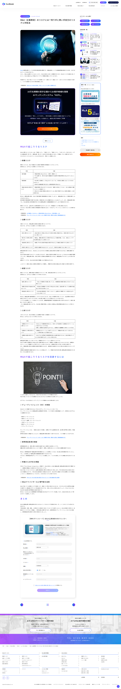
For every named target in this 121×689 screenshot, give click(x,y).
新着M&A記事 (85, 20)
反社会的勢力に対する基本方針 (71, 684)
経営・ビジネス (95, 24)
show (49, 140)
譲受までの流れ (25, 661)
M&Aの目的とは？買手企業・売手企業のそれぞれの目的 (95, 69)
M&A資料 (103, 658)
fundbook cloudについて (27, 660)
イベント (103, 5)
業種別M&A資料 (104, 660)
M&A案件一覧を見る (90, 150)
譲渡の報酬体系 (5, 663)
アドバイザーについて (6, 660)
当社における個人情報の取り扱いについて (45, 585)
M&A (21, 70)
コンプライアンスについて (58, 684)
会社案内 (103, 661)
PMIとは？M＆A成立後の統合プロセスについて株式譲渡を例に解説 (43, 477)
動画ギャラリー (84, 656)
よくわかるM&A (25, 16)
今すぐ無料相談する (40, 630)
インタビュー (4, 670)
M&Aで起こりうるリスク (87, 140)
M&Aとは (63, 658)
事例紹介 (4, 669)
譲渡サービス (5, 656)
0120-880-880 (94, 2)
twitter (7, 678)
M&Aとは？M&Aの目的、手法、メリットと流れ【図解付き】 (41, 85)
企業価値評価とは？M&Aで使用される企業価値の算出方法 (95, 77)
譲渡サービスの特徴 (6, 658)
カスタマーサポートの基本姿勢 (84, 684)
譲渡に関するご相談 (85, 670)
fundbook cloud (113, 2)
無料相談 (103, 2)
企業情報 (77, 2)
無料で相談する (90, 154)
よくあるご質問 (114, 5)
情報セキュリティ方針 (96, 684)
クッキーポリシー (115, 684)
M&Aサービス (57, 5)
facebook (3, 678)
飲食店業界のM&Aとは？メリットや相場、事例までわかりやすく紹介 (21, 604)
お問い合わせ (84, 669)
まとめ (83, 145)
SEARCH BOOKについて (26, 665)
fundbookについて (45, 672)
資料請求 (103, 656)
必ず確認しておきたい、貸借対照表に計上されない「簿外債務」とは (43, 213)
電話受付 (63, 669)
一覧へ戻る (47, 604)
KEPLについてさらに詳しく (48, 129)
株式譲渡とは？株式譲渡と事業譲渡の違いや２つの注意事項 (95, 53)
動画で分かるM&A (84, 658)
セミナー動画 (83, 660)
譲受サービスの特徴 (25, 658)
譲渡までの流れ (5, 661)
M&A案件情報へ (80, 630)
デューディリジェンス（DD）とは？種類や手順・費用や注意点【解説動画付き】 (46, 215)
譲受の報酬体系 (25, 663)
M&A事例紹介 (92, 5)
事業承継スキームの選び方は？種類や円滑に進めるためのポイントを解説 (73, 604)
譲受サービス (24, 656)
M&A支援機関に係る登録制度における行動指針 (43, 684)
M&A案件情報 (69, 5)
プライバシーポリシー (106, 684)
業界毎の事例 (85, 24)
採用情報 (84, 2)
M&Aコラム (64, 656)
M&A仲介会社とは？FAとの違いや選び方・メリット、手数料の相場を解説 (95, 45)
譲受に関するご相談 (85, 672)
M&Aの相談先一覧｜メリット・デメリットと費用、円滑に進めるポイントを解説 (95, 61)
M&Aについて (44, 670)
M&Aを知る (80, 5)
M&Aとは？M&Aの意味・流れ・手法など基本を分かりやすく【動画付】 (95, 37)
